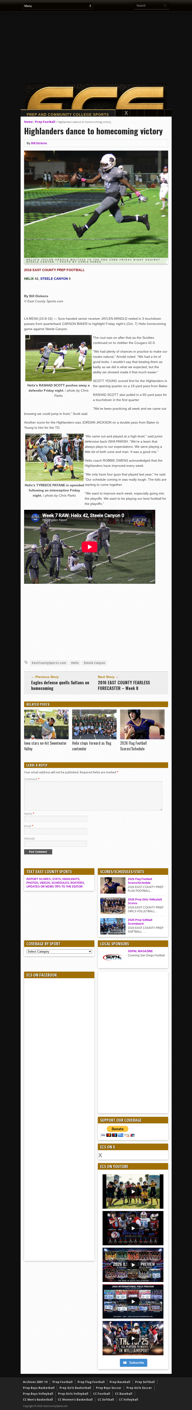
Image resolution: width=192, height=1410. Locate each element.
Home (28, 122)
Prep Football (45, 122)
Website (29, 839)
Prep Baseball (120, 1382)
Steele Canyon (94, 663)
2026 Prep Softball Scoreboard (140, 921)
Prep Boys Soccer (109, 1388)
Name (29, 814)
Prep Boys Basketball (39, 1388)
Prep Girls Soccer (139, 1388)
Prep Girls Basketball (75, 1388)
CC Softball (106, 1400)
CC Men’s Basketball (38, 1400)
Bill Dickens (39, 143)
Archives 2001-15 (35, 1382)
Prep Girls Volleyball (73, 1394)
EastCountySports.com (49, 663)
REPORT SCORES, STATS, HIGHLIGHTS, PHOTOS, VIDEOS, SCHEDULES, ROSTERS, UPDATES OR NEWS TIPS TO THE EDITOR (55, 882)
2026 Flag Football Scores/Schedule (133, 746)
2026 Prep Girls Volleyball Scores (145, 901)
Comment (32, 779)
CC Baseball (123, 1394)
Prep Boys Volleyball (38, 1394)
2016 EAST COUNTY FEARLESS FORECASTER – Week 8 (124, 685)
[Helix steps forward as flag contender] (94, 738)
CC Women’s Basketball (75, 1400)
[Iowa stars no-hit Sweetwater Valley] (46, 738)
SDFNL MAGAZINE (140, 951)
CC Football (101, 1394)
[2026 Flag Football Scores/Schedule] (142, 738)
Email (28, 826)
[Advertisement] (107, 47)
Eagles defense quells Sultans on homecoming (60, 685)
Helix (75, 663)
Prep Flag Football (91, 1382)
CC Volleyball (128, 1400)
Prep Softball (145, 1382)
